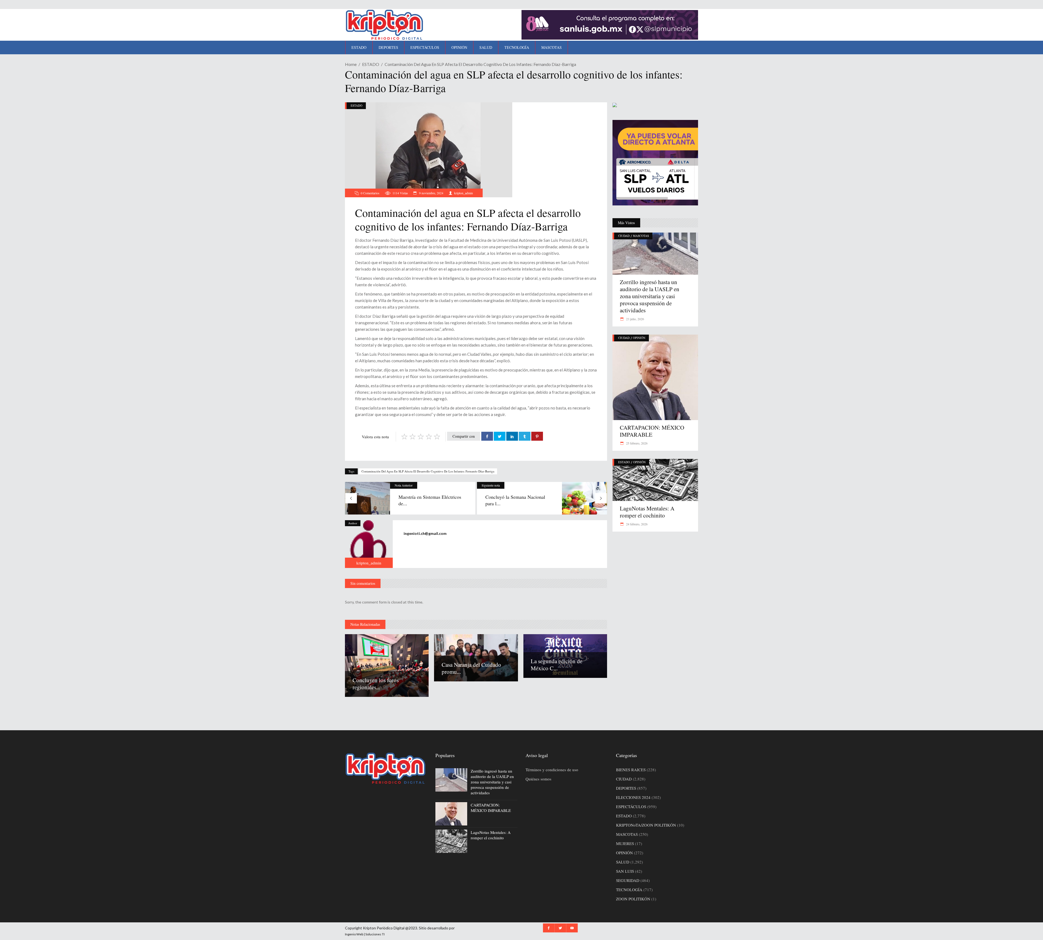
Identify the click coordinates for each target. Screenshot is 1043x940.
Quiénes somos (538, 779)
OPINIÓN (639, 338)
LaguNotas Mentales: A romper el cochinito (647, 511)
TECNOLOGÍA (629, 889)
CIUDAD (624, 236)
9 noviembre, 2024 (430, 193)
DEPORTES (626, 788)
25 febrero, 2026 (636, 443)
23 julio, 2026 (634, 319)
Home (351, 64)
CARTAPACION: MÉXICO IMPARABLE (652, 431)
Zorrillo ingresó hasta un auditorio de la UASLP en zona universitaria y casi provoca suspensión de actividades (649, 296)
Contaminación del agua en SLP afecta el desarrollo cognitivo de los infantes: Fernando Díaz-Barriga (428, 471)
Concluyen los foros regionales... (376, 683)
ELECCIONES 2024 (633, 797)
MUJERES (625, 843)
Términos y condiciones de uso (552, 769)
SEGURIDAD (627, 880)
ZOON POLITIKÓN (633, 898)
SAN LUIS (625, 871)
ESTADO (370, 64)
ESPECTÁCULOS (631, 806)
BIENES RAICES (631, 769)
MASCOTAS (641, 236)
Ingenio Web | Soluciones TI (365, 934)
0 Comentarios (370, 193)
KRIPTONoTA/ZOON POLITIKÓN (646, 825)
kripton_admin (463, 193)
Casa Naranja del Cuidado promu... (471, 668)
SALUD (622, 862)
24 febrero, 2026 (636, 524)
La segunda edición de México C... (556, 664)
